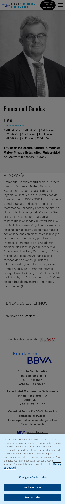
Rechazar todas (32, 487)
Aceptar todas (32, 497)
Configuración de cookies (33, 477)
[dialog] (32, 469)
